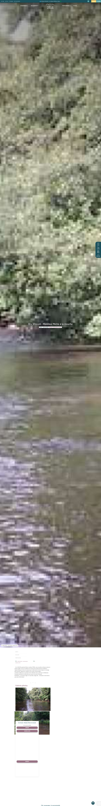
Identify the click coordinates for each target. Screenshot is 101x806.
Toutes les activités (45, 327)
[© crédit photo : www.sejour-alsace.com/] (24, 662)
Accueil (41, 327)
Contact (27, 761)
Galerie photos (18, 657)
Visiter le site (27, 731)
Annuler (32, 749)
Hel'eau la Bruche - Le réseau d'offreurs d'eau (50, 1)
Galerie (16, 651)
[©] (34, 661)
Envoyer (32, 751)
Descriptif (17, 654)
